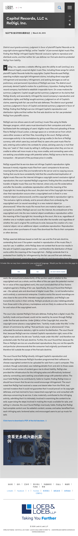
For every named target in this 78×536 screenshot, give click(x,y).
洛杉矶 (10, 484)
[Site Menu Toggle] (70, 7)
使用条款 (67, 491)
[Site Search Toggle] (59, 7)
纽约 (18, 484)
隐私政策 (57, 491)
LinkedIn (10, 491)
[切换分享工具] (69, 20)
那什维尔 (36, 484)
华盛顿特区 (48, 484)
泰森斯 (67, 484)
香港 (43, 486)
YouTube (36, 491)
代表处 (35, 486)
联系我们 (46, 491)
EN (16, 7)
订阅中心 (39, 493)
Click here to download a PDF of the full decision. (24, 421)
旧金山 (58, 484)
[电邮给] (70, 16)
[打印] (69, 25)
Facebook (20, 491)
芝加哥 (26, 484)
